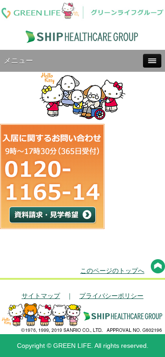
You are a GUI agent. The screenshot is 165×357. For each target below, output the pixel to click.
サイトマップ (41, 295)
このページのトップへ (112, 270)
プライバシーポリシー (111, 295)
